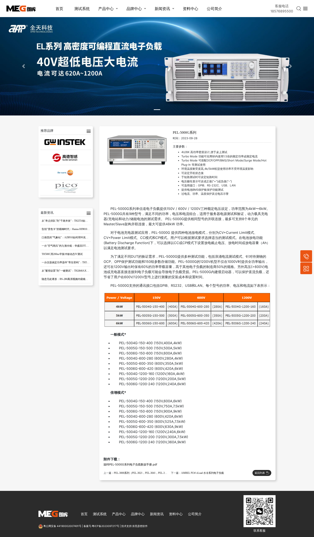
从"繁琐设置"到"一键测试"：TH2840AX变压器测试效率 (73, 270)
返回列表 (260, 472)
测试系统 (82, 8)
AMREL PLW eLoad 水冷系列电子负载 (202, 472)
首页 (59, 8)
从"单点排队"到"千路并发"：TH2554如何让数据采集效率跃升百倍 (79, 220)
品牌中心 (134, 8)
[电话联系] (306, 256)
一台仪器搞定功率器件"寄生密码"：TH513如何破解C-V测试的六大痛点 (82, 262)
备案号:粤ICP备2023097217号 (101, 526)
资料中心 (190, 8)
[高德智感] (66, 157)
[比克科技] (66, 187)
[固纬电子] (66, 142)
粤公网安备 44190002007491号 (62, 526)
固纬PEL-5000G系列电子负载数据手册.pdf (130, 464)
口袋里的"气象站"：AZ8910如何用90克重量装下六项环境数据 (76, 237)
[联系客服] (306, 268)
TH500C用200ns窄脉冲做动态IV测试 (62, 254)
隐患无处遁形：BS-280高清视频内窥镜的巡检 (67, 279)
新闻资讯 (162, 8)
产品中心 (106, 8)
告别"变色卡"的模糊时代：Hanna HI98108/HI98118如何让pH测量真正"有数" (84, 229)
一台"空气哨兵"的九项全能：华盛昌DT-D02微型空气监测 (74, 245)
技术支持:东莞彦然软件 (134, 526)
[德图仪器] (66, 172)
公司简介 (214, 8)
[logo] (21, 8)
